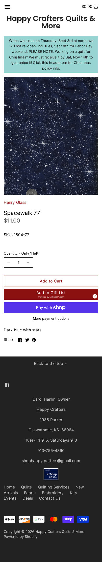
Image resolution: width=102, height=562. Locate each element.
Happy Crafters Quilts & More (51, 22)
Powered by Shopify (21, 536)
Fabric (30, 492)
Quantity (21, 253)
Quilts (26, 487)
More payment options (51, 318)
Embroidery (53, 492)
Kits (73, 492)
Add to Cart (51, 281)
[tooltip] (95, 296)
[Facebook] (7, 384)
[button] (51, 294)
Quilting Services (53, 487)
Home (9, 487)
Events (10, 498)
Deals (28, 498)
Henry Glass (15, 202)
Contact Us (49, 498)
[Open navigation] (7, 7)
